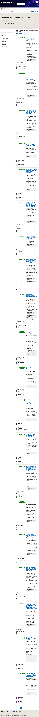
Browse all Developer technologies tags (9, 25)
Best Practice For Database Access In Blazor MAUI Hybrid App (31, 295)
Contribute (19, 714)
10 (30, 708)
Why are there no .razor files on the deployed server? (31, 368)
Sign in (36, 8)
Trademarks (16, 715)
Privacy (23, 714)
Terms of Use (3, 715)
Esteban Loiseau (21, 160)
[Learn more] (6, 37)
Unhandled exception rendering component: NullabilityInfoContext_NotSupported (31, 569)
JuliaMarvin (20, 67)
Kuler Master (20, 358)
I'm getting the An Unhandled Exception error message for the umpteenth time (31, 536)
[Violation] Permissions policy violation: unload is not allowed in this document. (31, 112)
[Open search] (34, 9)
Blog (14, 714)
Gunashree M (20, 423)
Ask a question (34, 11)
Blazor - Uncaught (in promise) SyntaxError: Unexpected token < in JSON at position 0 (31, 261)
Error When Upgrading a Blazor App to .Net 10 (31, 502)
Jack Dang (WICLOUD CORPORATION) (21, 428)
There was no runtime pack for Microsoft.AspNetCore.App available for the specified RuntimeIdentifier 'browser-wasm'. (31, 76)
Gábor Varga (20, 285)
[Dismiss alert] (37, 2)
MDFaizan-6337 (20, 197)
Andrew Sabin (20, 697)
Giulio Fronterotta (21, 668)
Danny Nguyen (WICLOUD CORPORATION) (22, 104)
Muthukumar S (20, 249)
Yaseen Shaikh (20, 525)
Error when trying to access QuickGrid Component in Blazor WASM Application (31, 675)
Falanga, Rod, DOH (21, 193)
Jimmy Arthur (20, 326)
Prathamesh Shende (21, 100)
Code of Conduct (9, 715)
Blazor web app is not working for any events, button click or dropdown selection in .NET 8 (31, 468)
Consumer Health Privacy (30, 714)
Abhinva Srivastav (21, 362)
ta (18, 594)
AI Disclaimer (3, 714)
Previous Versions (10, 714)
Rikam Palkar (20, 492)
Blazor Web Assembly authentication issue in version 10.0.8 (31, 237)
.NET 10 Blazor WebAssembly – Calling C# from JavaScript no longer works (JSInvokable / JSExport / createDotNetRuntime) (31, 605)
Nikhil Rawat (20, 529)
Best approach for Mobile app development (30, 333)
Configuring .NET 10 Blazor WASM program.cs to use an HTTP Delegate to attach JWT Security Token (31, 204)
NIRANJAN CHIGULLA (21, 664)
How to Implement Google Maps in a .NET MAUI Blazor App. (31, 638)
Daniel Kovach (20, 322)
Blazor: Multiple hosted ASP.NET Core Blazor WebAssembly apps (31, 144)
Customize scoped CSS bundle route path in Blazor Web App (31, 435)
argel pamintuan (21, 496)
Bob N (19, 226)
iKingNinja (19, 457)
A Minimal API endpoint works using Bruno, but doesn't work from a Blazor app (31, 171)
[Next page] (33, 708)
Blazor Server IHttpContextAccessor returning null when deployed (31, 39)
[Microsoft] (2, 9)
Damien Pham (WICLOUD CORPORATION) (22, 230)
